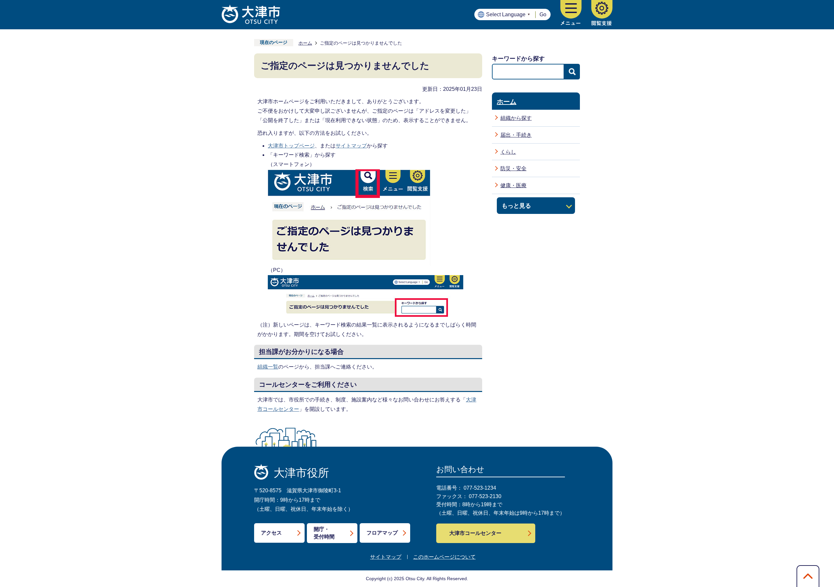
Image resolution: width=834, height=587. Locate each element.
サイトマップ (351, 145)
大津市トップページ (291, 145)
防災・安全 (513, 168)
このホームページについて (444, 557)
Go (542, 14)
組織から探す (516, 118)
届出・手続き (516, 135)
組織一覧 (267, 367)
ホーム (305, 43)
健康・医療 (513, 185)
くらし (508, 152)
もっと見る (516, 205)
